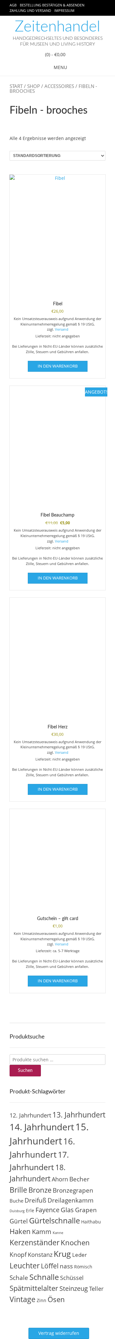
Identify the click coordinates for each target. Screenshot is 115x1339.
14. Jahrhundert (42, 1127)
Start (16, 86)
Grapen (86, 1210)
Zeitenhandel (57, 26)
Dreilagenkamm (71, 1200)
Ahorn (60, 1179)
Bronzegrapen (73, 1190)
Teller (96, 1288)
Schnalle (44, 1277)
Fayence (47, 1209)
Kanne (58, 1232)
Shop (33, 86)
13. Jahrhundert (78, 1114)
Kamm (41, 1231)
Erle (30, 1210)
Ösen (56, 1299)
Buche (16, 1200)
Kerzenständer (34, 1242)
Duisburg (17, 1211)
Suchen (25, 1070)
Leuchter (25, 1265)
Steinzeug (73, 1288)
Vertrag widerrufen (58, 1333)
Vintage (22, 1299)
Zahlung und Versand (30, 10)
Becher (79, 1179)
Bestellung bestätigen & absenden (52, 5)
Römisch (83, 1267)
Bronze (39, 1190)
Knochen (75, 1243)
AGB (13, 5)
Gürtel (19, 1221)
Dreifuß (35, 1200)
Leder (79, 1254)
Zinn (41, 1300)
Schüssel (72, 1278)
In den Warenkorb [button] (58, 366)
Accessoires (59, 86)
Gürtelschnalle (54, 1220)
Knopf (18, 1254)
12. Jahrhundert (30, 1115)
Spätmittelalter (34, 1288)
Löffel (49, 1265)
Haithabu (91, 1222)
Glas (67, 1209)
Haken (20, 1231)
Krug (62, 1253)
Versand (61, 329)
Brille (18, 1190)
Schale (19, 1278)
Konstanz (40, 1254)
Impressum (64, 10)
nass (66, 1266)
